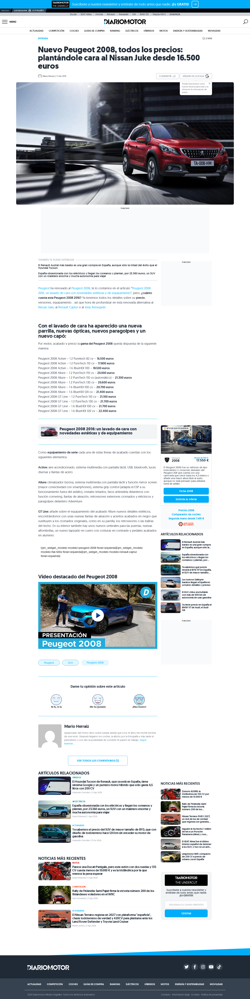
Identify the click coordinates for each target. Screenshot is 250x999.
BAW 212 (144, 14)
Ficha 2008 (186, 491)
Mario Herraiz (49, 76)
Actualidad (36, 30)
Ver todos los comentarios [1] (98, 760)
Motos (164, 30)
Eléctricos (132, 30)
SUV (70, 662)
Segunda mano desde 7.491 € (186, 518)
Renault (111, 14)
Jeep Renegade (95, 307)
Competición (56, 30)
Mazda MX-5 (159, 14)
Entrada (43, 38)
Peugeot (43, 288)
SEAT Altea (86, 14)
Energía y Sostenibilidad (188, 30)
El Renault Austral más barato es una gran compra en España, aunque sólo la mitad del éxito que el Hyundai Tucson (97, 266)
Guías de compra (94, 30)
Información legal (181, 994)
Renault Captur (68, 307)
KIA (134, 14)
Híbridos (149, 30)
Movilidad (214, 30)
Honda (99, 14)
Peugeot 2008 (80, 288)
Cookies (195, 994)
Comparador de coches (186, 514)
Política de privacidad (212, 994)
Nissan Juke (46, 307)
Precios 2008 (186, 510)
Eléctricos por (20, 11)
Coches (74, 30)
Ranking (115, 30)
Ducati (73, 14)
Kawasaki (123, 14)
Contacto (165, 994)
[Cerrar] (209, 83)
